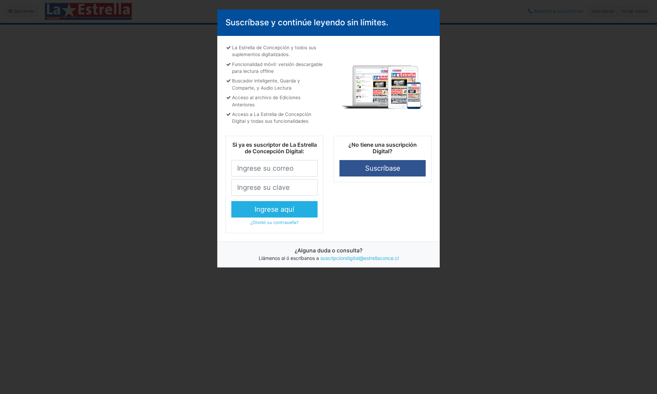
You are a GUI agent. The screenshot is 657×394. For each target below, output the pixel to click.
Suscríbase (382, 168)
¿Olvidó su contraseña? (274, 222)
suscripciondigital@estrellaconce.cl (359, 258)
